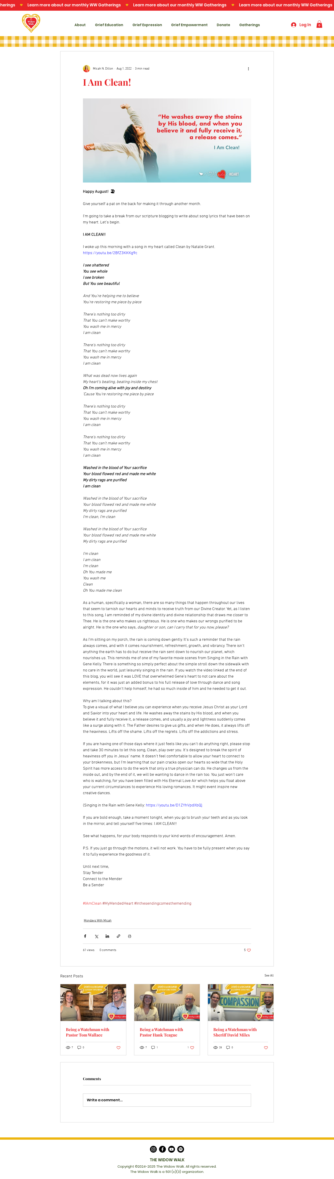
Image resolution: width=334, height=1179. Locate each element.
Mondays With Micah (98, 921)
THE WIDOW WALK (167, 1160)
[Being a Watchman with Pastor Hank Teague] (167, 1002)
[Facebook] (162, 1149)
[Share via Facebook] (85, 936)
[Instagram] (153, 1149)
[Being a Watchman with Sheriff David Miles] (241, 1002)
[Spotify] (180, 1149)
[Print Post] (129, 936)
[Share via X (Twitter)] (96, 936)
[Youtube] (171, 1149)
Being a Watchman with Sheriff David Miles (235, 1032)
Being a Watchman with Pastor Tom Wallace (87, 1032)
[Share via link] (118, 936)
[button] (319, 24)
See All (269, 976)
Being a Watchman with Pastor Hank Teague (161, 1032)
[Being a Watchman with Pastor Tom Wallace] (93, 1002)
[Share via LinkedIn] (107, 936)
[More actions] (248, 68)
